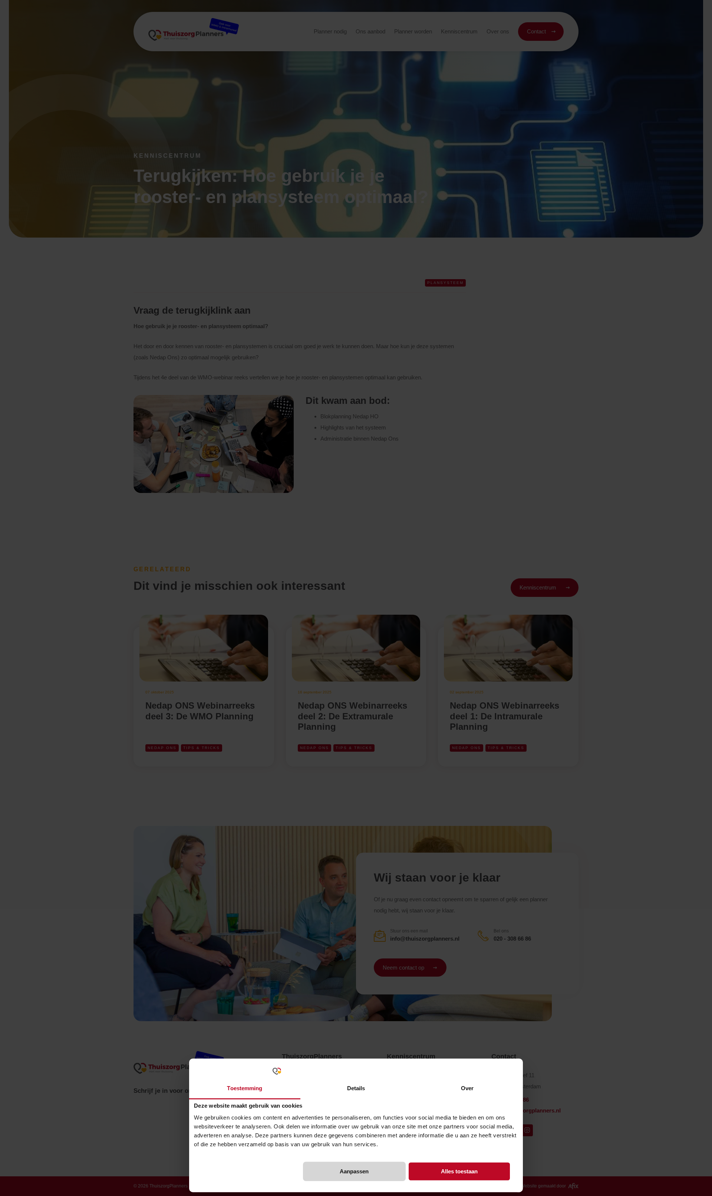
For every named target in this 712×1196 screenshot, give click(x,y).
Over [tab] (467, 1088)
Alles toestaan (459, 1171)
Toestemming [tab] (244, 1088)
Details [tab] (356, 1088)
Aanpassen (354, 1171)
